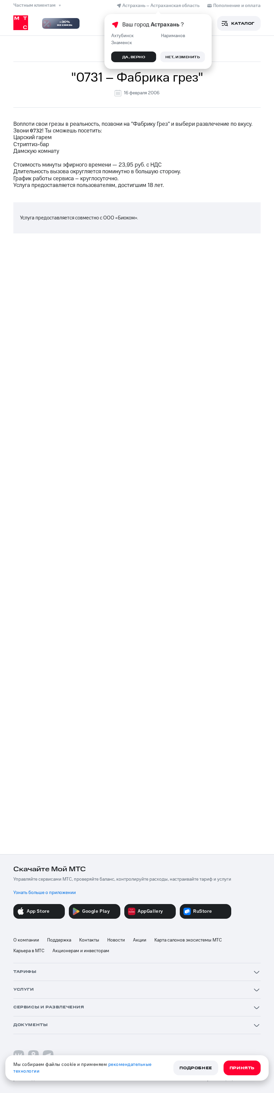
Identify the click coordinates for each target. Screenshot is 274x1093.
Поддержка (59, 940)
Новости (116, 940)
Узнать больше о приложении (44, 892)
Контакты (89, 940)
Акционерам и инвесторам (80, 951)
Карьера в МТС (28, 951)
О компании (26, 940)
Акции (139, 940)
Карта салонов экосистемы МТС (188, 940)
